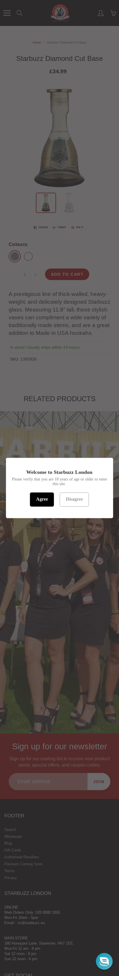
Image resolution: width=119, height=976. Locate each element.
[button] (104, 961)
